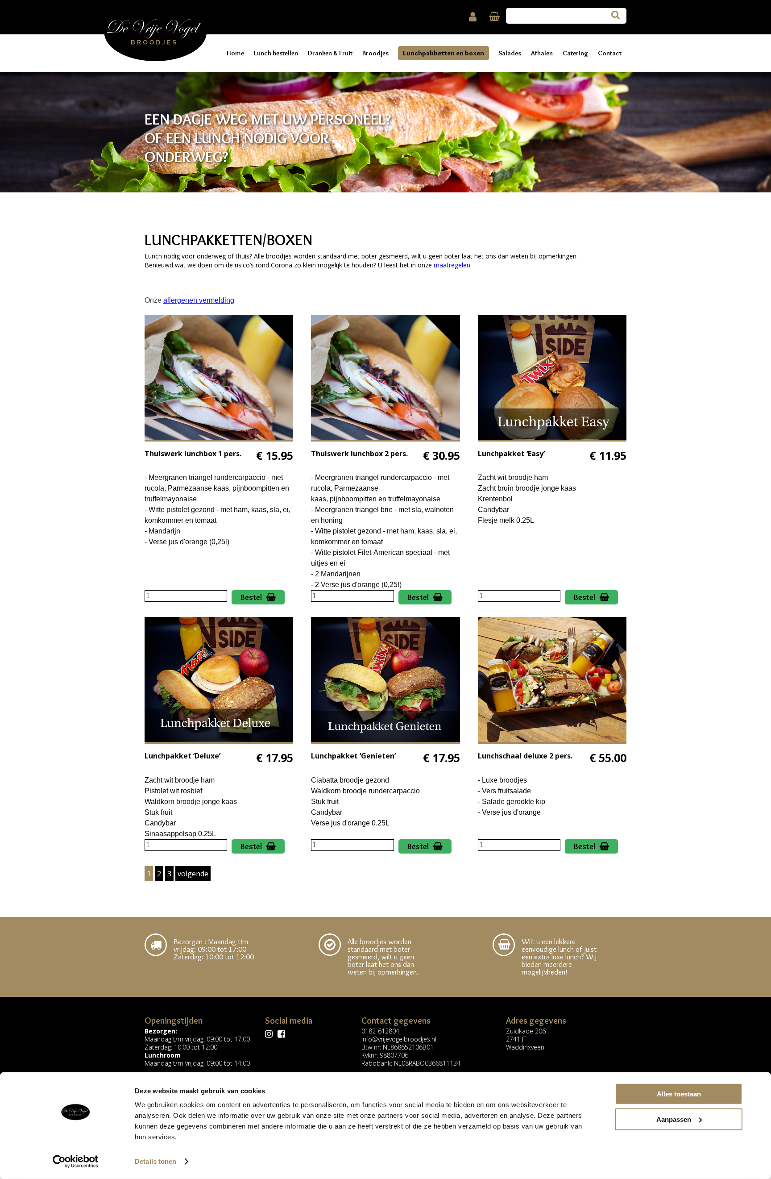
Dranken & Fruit (330, 53)
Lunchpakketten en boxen (443, 53)
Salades (509, 53)
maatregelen (452, 265)
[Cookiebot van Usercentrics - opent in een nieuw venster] (76, 1161)
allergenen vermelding (198, 300)
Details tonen (155, 1161)
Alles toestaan (679, 1094)
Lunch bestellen (276, 53)
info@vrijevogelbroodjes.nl (398, 1039)
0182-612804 (380, 1031)
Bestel (251, 597)
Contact (610, 53)
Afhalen (542, 53)
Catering (575, 53)
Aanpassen (673, 1119)
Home (235, 53)
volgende (193, 874)
